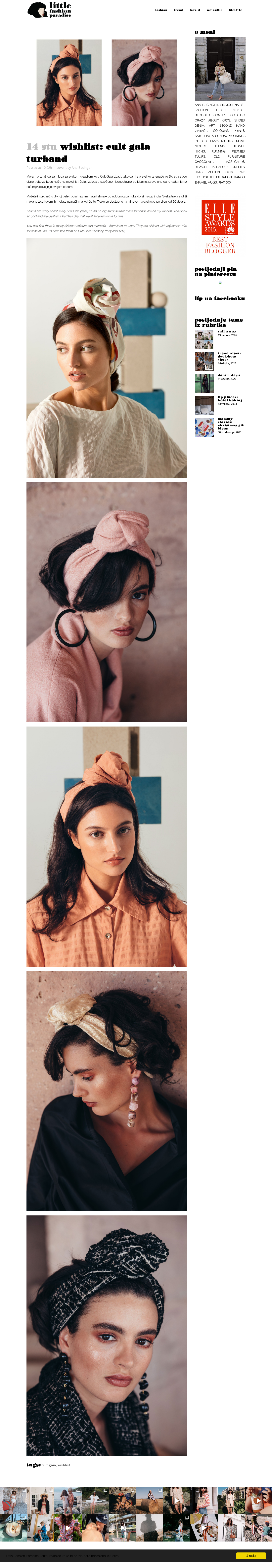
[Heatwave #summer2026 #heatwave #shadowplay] (149, 1528)
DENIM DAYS (229, 375)
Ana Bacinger (82, 167)
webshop (97, 231)
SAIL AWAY (227, 331)
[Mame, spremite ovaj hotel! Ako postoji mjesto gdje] (122, 1528)
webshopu (148, 201)
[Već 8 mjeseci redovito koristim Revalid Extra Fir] (204, 1528)
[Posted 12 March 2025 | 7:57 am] (220, 283)
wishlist (64, 1465)
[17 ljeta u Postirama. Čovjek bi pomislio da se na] (13, 1500)
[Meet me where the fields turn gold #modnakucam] (149, 1500)
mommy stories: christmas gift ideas (231, 423)
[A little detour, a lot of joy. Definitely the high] (177, 1528)
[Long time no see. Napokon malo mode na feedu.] (231, 1500)
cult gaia (49, 1465)
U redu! (251, 1556)
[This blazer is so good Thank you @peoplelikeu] (41, 1500)
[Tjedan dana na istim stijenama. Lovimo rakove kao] (122, 1500)
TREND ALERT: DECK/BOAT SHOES (229, 356)
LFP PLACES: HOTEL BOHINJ (230, 398)
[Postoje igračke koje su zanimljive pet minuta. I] (41, 1528)
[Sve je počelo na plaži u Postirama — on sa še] (68, 1500)
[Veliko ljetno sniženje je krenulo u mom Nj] (68, 1528)
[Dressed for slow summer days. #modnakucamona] (231, 1528)
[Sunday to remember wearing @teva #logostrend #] (258, 1528)
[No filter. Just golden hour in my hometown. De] (177, 1500)
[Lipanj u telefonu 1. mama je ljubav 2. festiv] (95, 1528)
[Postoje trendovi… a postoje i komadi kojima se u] (204, 1500)
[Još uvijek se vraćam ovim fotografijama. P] (13, 1528)
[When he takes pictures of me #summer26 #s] (95, 1500)
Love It (61, 167)
